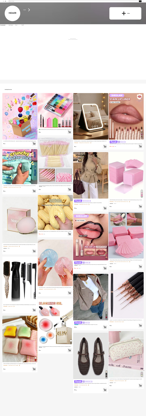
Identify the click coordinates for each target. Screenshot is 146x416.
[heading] (64, 10)
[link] (12, 13)
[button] (3, 1)
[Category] (5, 1)
